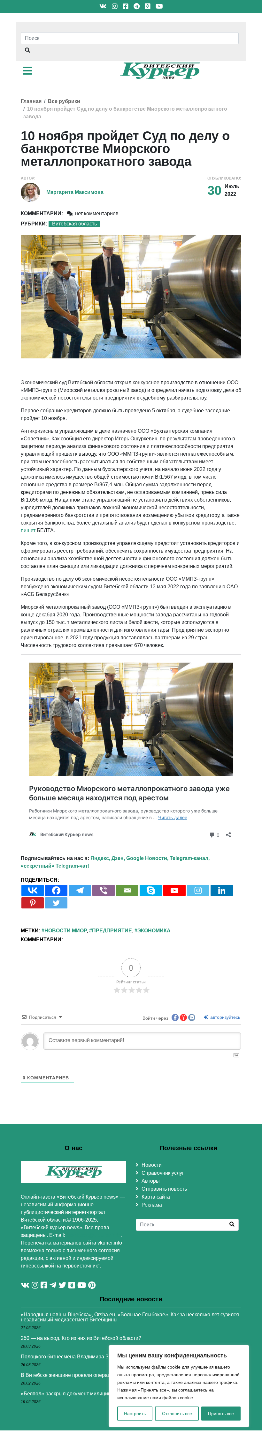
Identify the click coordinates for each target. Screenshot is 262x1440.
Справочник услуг (163, 1173)
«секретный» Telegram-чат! (55, 866)
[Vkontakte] (32, 890)
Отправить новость (164, 1189)
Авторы (151, 1181)
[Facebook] (56, 890)
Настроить (135, 1413)
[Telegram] (80, 890)
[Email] (127, 890)
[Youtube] (174, 890)
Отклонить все (177, 1413)
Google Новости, (147, 858)
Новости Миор (65, 930)
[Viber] (103, 890)
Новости (152, 1165)
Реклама (152, 1205)
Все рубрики (64, 101)
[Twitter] (56, 902)
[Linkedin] (222, 890)
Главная (31, 101)
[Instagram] (198, 890)
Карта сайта (156, 1197)
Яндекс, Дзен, (107, 858)
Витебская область (74, 223)
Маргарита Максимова (75, 192)
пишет (28, 530)
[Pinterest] (32, 902)
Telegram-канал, (190, 858)
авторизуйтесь (224, 1017)
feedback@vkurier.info (93, 1235)
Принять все (221, 1413)
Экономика (154, 930)
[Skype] (151, 890)
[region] (179, 1386)
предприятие (112, 930)
